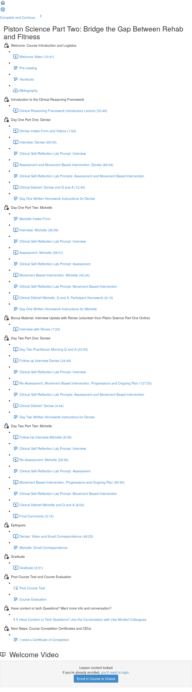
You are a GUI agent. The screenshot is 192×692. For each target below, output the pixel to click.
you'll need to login (115, 672)
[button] (3, 4)
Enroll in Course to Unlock (96, 678)
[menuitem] (3, 10)
